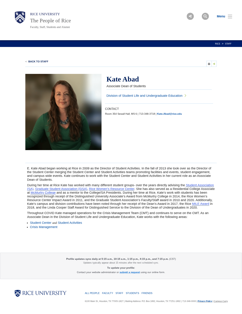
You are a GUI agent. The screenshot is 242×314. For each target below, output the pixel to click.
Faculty (107, 293)
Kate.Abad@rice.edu (169, 113)
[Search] (205, 16)
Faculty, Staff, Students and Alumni (50, 27)
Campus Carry (221, 301)
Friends (147, 293)
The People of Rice (50, 20)
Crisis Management (43, 227)
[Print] (209, 64)
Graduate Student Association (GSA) (61, 189)
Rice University (45, 14)
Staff (228, 44)
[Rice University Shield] (20, 17)
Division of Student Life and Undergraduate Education (144, 95)
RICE (217, 44)
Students (132, 293)
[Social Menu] (190, 16)
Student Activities (70, 223)
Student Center (40, 223)
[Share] (214, 64)
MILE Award (200, 204)
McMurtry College (43, 192)
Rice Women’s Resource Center (111, 189)
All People (92, 293)
